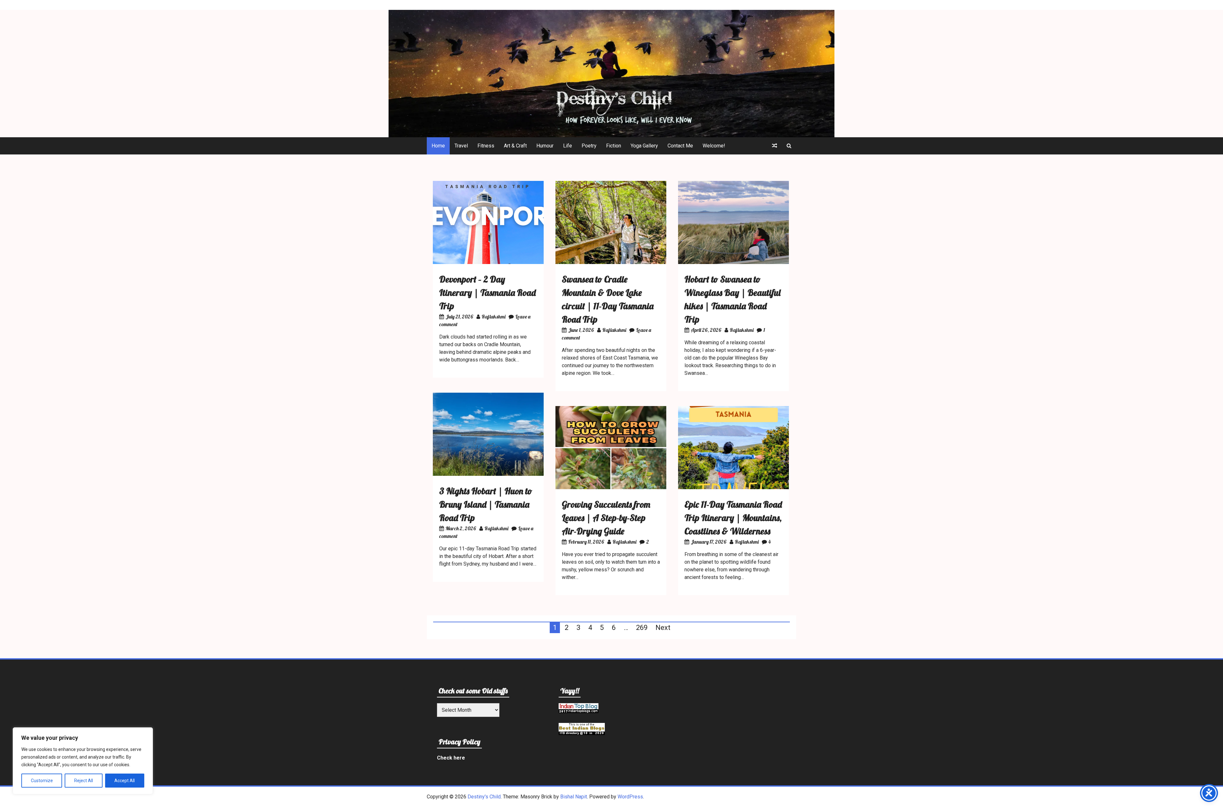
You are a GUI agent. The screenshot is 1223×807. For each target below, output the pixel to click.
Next (662, 628)
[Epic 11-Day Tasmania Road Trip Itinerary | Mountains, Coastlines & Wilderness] (733, 487)
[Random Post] (774, 145)
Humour (545, 146)
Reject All (83, 780)
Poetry (589, 146)
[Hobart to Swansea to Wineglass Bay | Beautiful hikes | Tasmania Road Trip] (733, 262)
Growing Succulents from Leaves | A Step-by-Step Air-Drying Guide (606, 518)
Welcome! (714, 146)
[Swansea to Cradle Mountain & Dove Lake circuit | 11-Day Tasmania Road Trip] (610, 262)
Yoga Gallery (644, 146)
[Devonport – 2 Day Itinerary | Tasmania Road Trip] (488, 262)
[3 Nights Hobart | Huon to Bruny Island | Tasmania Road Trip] (488, 474)
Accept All (124, 780)
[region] (83, 760)
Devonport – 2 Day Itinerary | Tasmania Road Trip (487, 292)
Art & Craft (515, 146)
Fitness (485, 146)
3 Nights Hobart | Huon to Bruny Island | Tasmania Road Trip (485, 504)
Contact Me (680, 146)
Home (438, 146)
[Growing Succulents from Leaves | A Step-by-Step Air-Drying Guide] (610, 487)
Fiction (613, 146)
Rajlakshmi (493, 316)
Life (567, 146)
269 (641, 628)
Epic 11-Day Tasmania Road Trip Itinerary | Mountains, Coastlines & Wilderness (733, 518)
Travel (461, 146)
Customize (42, 780)
